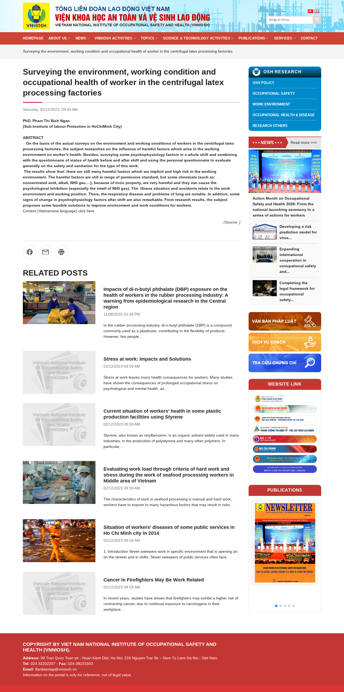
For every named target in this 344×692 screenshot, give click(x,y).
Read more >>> (304, 142)
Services (283, 38)
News (81, 38)
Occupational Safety (274, 93)
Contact (309, 38)
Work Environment (271, 104)
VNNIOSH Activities (113, 38)
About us (57, 38)
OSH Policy (263, 83)
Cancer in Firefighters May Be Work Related (153, 580)
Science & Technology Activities (196, 38)
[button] (276, 606)
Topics (148, 38)
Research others (270, 126)
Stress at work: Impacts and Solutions (147, 359)
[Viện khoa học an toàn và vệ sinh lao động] (117, 16)
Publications (252, 38)
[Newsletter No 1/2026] (285, 542)
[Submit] (317, 20)
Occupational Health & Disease (284, 115)
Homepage (33, 38)
